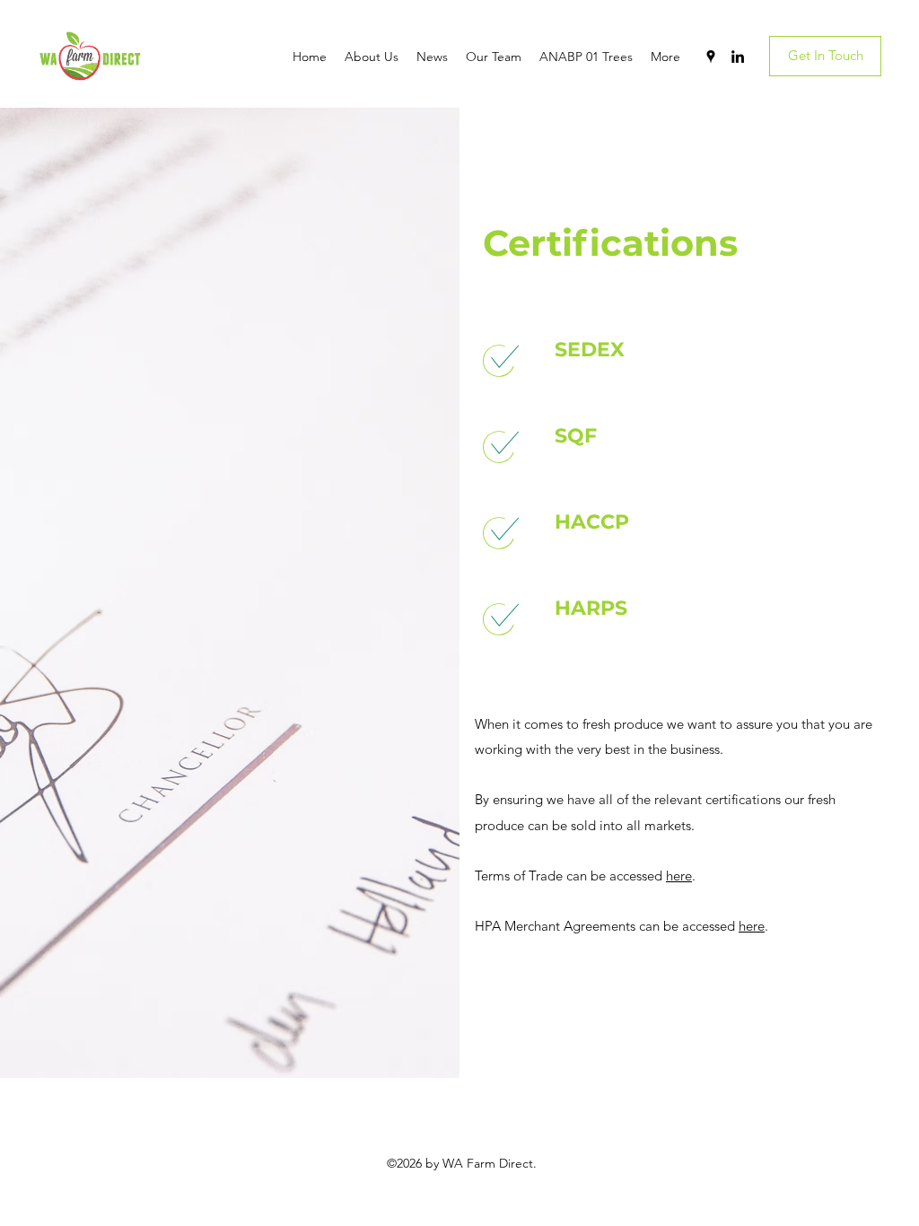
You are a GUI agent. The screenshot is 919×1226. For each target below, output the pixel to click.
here (679, 875)
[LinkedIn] (738, 57)
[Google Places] (711, 57)
